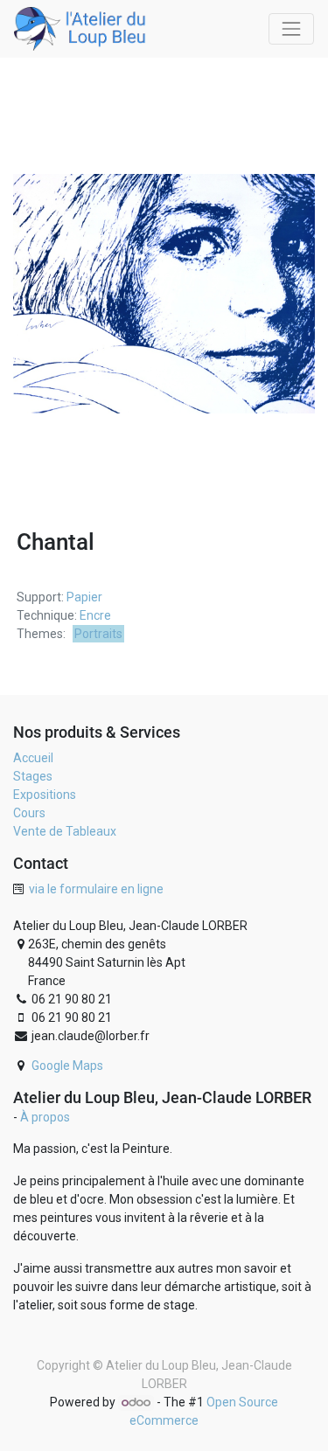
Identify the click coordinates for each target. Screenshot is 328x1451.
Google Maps (67, 1066)
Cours (29, 813)
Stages (32, 776)
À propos (45, 1117)
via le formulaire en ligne (96, 889)
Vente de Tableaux (64, 831)
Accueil (33, 758)
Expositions (44, 795)
